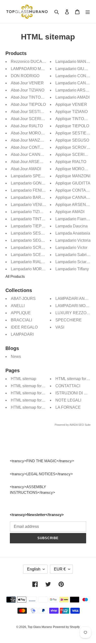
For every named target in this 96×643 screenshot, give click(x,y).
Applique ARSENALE (74, 204)
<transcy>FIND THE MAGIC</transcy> (42, 461)
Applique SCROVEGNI (75, 147)
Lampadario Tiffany (72, 269)
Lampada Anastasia (72, 233)
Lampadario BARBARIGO (33, 197)
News (16, 356)
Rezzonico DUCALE (29, 61)
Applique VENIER (71, 104)
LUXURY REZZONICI (74, 313)
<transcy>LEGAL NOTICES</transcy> (41, 474)
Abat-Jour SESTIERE (30, 112)
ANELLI (18, 306)
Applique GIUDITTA (72, 183)
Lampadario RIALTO (29, 262)
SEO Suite (84, 424)
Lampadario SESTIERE (32, 233)
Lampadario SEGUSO (30, 240)
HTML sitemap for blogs (31, 407)
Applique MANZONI (72, 176)
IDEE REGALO (24, 327)
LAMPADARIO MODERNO (34, 69)
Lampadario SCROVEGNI (34, 247)
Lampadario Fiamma (73, 219)
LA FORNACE (68, 407)
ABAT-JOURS (23, 298)
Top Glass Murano (40, 627)
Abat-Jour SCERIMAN (30, 119)
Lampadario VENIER (29, 204)
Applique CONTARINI (74, 190)
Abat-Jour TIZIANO (27, 90)
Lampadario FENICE (29, 190)
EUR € (60, 569)
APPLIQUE (21, 313)
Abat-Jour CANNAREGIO (33, 154)
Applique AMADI (69, 212)
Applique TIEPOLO (72, 126)
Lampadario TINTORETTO (34, 219)
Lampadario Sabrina (73, 255)
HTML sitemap (23, 379)
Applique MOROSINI (73, 169)
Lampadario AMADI (72, 97)
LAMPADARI (22, 334)
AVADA (73, 424)
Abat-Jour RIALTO (27, 126)
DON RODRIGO (25, 76)
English (33, 569)
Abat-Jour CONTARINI (30, 147)
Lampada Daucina (71, 226)
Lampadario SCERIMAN (32, 255)
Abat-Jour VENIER (27, 83)
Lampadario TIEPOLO (30, 226)
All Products (15, 276)
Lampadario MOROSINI (31, 269)
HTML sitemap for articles (33, 400)
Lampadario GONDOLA (31, 183)
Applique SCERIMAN (74, 154)
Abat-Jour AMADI (26, 169)
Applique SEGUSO (72, 140)
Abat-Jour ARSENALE (30, 162)
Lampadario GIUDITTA (75, 69)
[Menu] (87, 11)
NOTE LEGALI (68, 400)
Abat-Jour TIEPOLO (28, 104)
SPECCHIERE (68, 320)
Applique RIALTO (70, 162)
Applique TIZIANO (71, 112)
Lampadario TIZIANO (29, 212)
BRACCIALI (21, 320)
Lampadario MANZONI (75, 61)
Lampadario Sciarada (74, 262)
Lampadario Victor (71, 247)
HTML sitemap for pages (32, 393)
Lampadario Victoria (73, 240)
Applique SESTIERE (73, 133)
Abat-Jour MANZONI (29, 140)
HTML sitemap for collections (36, 386)
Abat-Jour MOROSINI (29, 133)
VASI (59, 327)
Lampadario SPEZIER (30, 176)
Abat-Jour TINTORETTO (32, 97)
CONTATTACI (67, 386)
